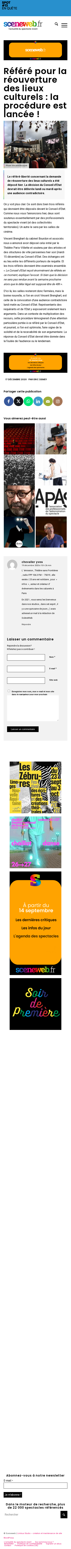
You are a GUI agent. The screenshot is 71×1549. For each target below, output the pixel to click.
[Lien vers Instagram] (58, 401)
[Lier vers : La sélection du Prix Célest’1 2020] (19, 532)
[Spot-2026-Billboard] (35, 15)
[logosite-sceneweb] (29, 25)
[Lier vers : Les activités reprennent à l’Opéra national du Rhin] (51, 469)
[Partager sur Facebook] (8, 401)
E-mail (53, 668)
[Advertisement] (35, 1068)
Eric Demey (40, 379)
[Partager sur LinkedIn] (38, 401)
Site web (53, 680)
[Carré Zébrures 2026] (35, 812)
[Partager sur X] (18, 401)
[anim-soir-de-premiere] (35, 1029)
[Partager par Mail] (48, 401)
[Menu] (62, 25)
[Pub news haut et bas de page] (36, 59)
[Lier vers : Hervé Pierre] (19, 501)
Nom (52, 657)
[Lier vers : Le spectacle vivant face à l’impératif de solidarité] (19, 469)
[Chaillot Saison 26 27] (35, 867)
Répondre (26, 624)
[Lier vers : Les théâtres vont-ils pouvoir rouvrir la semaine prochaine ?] (19, 438)
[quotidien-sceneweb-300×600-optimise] (35, 974)
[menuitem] (54, 25)
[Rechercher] (54, 25)
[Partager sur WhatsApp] (28, 401)
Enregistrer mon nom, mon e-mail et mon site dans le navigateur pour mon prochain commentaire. (33, 694)
